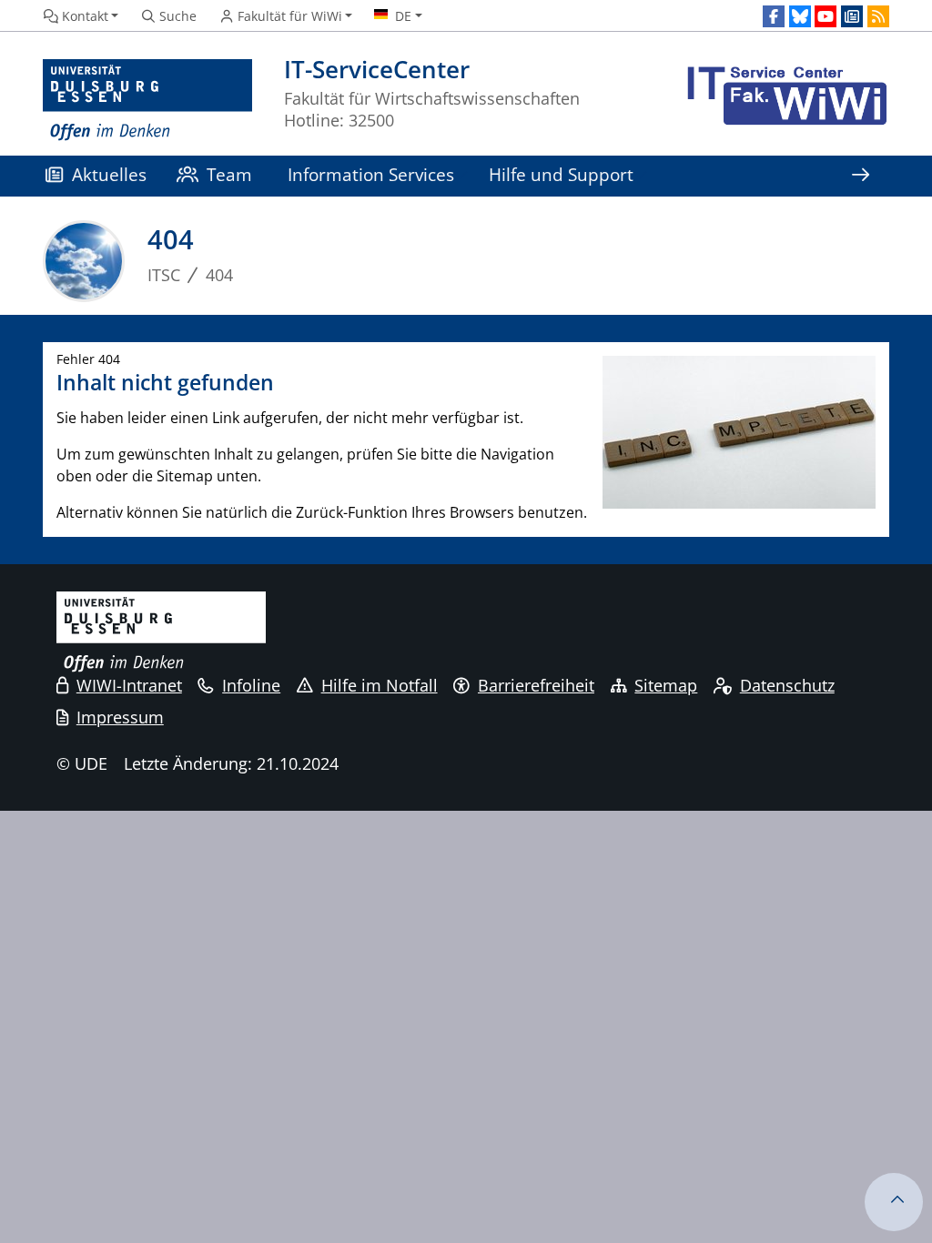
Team (229, 174)
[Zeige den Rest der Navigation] (860, 176)
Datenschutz (787, 685)
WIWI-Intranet (129, 685)
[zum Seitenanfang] (894, 1202)
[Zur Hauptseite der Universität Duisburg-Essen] (147, 100)
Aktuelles (109, 174)
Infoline (251, 685)
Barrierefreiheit (536, 685)
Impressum (120, 717)
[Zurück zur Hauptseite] (784, 100)
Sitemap (665, 685)
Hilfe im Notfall (379, 685)
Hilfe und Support (561, 174)
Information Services (371, 174)
